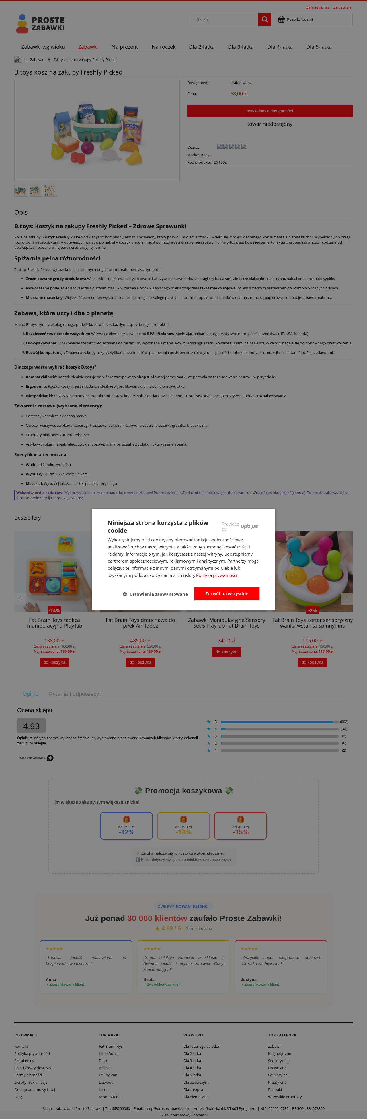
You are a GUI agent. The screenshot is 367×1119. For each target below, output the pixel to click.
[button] (157, 594)
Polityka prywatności (216, 575)
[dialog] (183, 560)
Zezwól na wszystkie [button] (227, 593)
